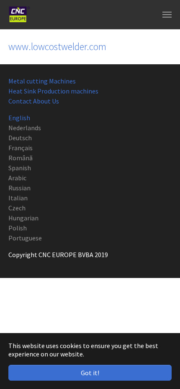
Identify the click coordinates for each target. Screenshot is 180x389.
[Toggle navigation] (167, 15)
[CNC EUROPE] (19, 14)
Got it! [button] (90, 373)
